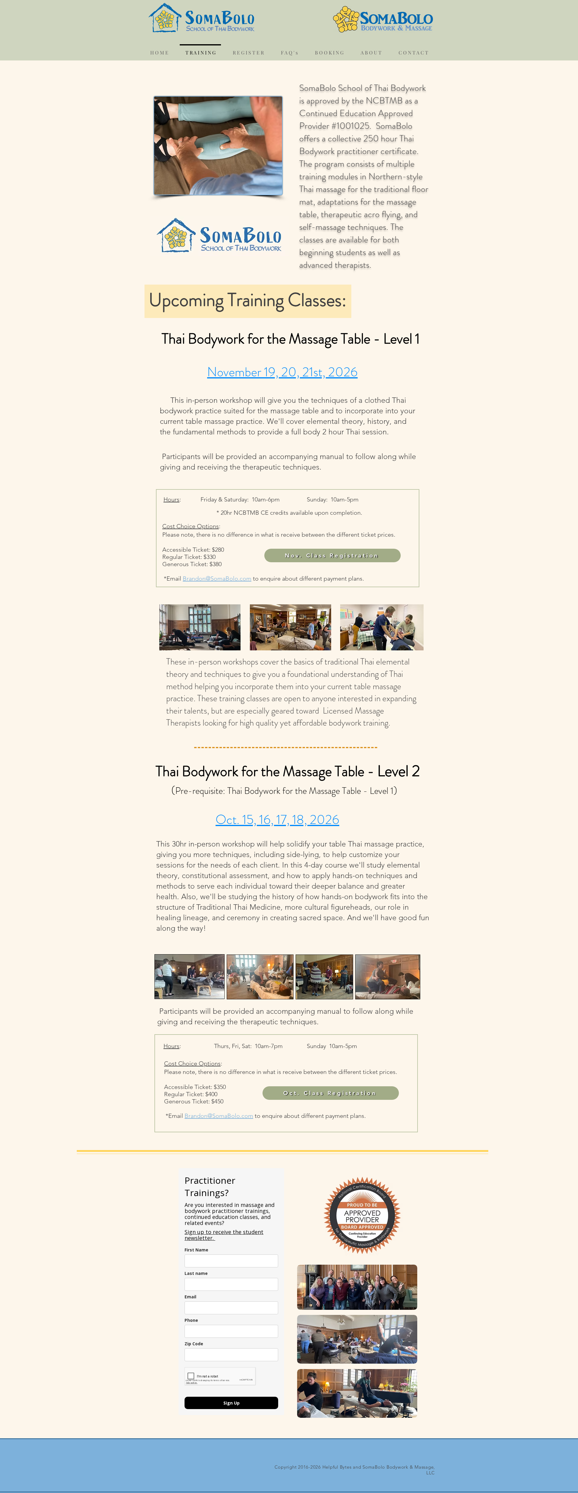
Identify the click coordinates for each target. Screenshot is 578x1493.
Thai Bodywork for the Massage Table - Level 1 (292, 339)
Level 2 (400, 771)
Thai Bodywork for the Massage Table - (266, 771)
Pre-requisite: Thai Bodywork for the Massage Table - (272, 790)
